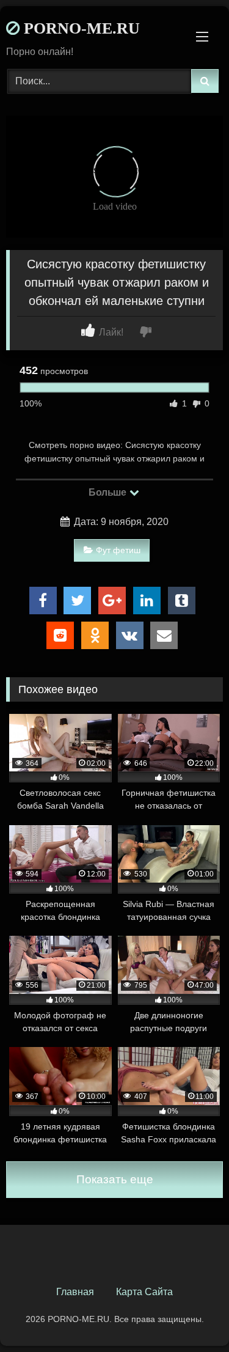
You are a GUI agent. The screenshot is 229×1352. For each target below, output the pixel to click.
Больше (108, 492)
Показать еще (114, 1179)
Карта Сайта (144, 1292)
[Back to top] (191, 1316)
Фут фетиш (118, 550)
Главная (75, 1292)
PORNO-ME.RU (80, 28)
